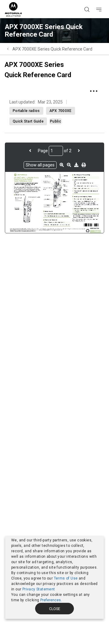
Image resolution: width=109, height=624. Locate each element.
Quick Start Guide (28, 121)
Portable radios (26, 111)
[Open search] (94, 0)
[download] (76, 165)
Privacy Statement (38, 589)
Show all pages (40, 165)
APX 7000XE (60, 111)
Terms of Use (66, 578)
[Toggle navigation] (104, 0)
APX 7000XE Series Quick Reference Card (52, 49)
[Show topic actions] (94, 91)
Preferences (50, 600)
